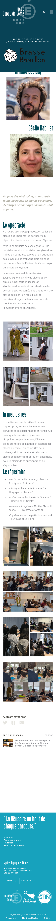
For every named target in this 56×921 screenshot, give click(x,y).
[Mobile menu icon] (51, 12)
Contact (9, 881)
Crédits (47, 918)
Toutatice (8, 842)
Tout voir (49, 735)
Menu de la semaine (14, 845)
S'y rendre (26, 881)
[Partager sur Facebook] (13, 723)
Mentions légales (30, 918)
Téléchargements (13, 840)
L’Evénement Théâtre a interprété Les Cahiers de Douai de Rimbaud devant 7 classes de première (32, 743)
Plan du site (11, 918)
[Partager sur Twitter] (5, 723)
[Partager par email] (22, 723)
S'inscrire (8, 837)
